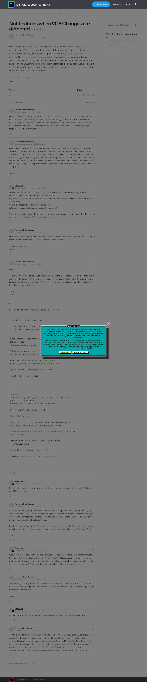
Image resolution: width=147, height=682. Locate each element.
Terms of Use (86, 344)
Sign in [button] (127, 4)
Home (11, 4)
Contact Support (101, 4)
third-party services (57, 346)
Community (117, 4)
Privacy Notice (68, 344)
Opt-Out (89, 348)
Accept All (65, 352)
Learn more (78, 337)
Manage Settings (80, 352)
